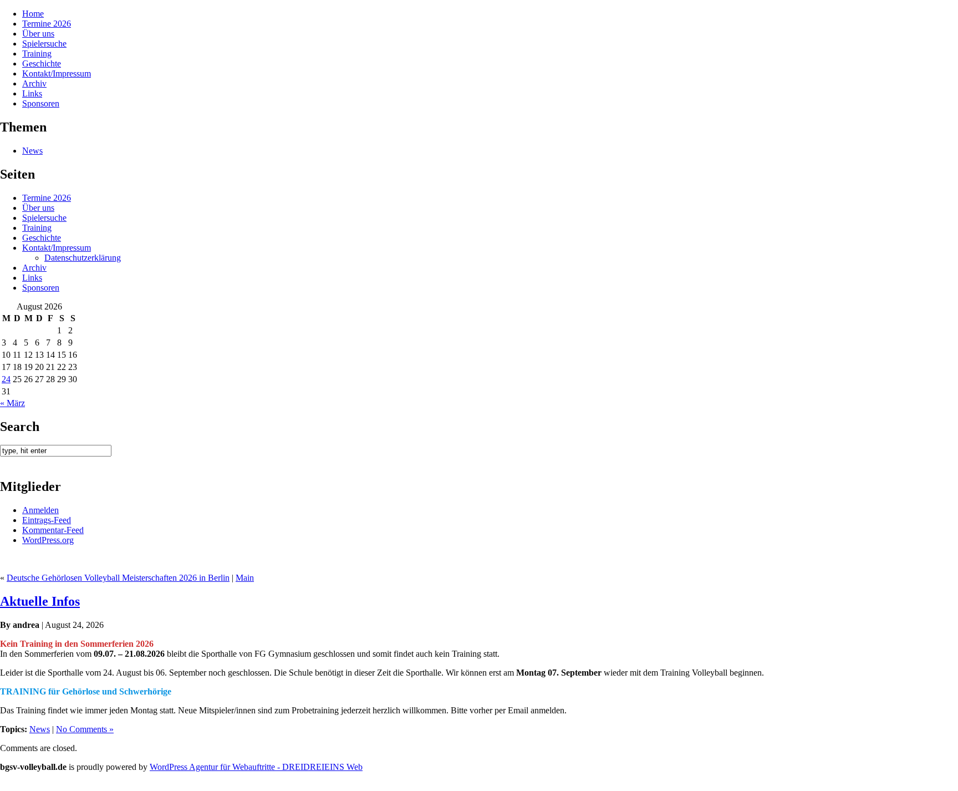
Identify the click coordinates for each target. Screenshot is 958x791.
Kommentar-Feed (53, 530)
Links (32, 93)
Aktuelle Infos (40, 601)
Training (37, 53)
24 (6, 379)
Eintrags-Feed (46, 520)
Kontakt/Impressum (56, 73)
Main (245, 577)
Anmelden (40, 510)
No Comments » (85, 729)
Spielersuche (44, 43)
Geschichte (41, 63)
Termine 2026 (46, 23)
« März (12, 403)
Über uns (38, 33)
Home (33, 13)
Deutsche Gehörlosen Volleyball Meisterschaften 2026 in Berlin (118, 577)
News (32, 150)
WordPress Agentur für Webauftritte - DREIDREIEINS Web (256, 767)
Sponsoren (40, 103)
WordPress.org (48, 540)
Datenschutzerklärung (82, 257)
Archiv (34, 83)
